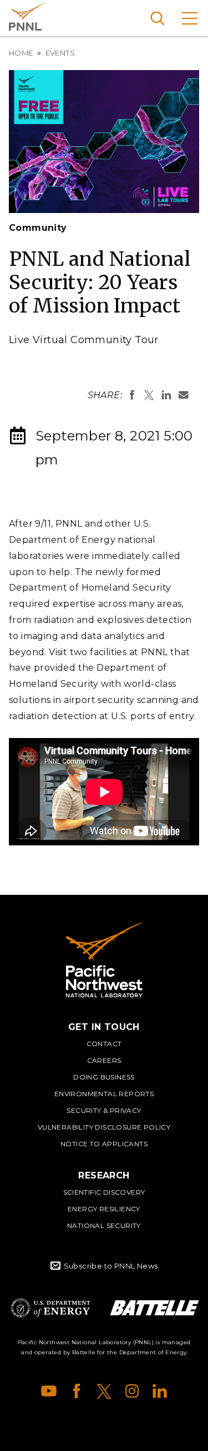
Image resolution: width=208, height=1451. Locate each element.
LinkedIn (160, 1391)
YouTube (49, 1391)
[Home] (104, 960)
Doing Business (104, 1077)
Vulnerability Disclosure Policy (104, 1127)
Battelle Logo (154, 1307)
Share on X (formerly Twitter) (149, 395)
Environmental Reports (104, 1094)
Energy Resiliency (104, 1209)
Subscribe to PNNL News (111, 1265)
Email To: (183, 395)
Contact (104, 1043)
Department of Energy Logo (50, 1307)
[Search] (157, 18)
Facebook (76, 1391)
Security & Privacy (104, 1110)
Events (60, 52)
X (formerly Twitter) (104, 1391)
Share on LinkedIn (166, 395)
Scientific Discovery (104, 1192)
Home (21, 52)
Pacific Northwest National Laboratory (27, 17)
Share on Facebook (132, 395)
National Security (104, 1225)
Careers (104, 1060)
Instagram (132, 1391)
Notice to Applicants (104, 1144)
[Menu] (189, 18)
